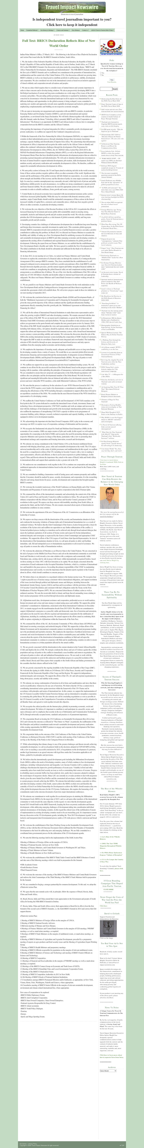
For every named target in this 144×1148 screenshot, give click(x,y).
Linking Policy (32, 1144)
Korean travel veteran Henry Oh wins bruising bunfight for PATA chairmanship (112, 197)
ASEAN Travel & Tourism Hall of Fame (102, 30)
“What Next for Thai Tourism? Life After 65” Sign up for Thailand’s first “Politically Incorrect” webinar (111, 435)
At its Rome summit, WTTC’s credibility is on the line (111, 348)
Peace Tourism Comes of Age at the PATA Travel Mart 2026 (112, 105)
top (122, 1145)
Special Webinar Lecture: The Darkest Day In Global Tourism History (112, 335)
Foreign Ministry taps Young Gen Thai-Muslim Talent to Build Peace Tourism (111, 212)
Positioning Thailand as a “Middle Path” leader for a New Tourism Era (112, 257)
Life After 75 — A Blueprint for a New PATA (112, 375)
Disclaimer (23, 1144)
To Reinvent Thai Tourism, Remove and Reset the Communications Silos (110, 146)
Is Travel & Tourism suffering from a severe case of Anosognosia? (111, 427)
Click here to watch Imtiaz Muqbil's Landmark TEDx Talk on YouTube (111, 462)
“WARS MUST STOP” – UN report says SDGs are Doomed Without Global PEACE (111, 160)
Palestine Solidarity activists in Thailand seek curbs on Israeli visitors (112, 382)
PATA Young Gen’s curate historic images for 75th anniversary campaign (110, 369)
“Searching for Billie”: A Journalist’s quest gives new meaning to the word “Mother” (111, 305)
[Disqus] (58, 1052)
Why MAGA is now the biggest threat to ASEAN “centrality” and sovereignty (112, 419)
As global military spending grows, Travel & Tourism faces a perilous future (112, 219)
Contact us (85, 30)
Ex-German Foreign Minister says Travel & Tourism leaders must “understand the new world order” (112, 266)
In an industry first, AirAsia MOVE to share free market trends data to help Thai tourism (112, 153)
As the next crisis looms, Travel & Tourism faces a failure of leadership (112, 274)
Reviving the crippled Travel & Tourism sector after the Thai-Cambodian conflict (112, 362)
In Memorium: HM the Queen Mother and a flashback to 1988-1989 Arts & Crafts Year (111, 320)
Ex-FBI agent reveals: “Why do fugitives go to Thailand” (112, 130)
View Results (111, 82)
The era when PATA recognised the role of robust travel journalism (112, 204)
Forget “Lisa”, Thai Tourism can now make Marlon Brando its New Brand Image (112, 250)
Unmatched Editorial (31, 30)
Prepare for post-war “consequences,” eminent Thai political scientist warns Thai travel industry (111, 242)
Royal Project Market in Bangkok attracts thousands (110, 395)
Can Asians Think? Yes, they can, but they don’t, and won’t (111, 450)
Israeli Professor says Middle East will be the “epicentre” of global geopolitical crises (111, 182)
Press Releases (76, 30)
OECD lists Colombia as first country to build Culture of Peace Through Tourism (111, 117)
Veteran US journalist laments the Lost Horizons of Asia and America (111, 234)
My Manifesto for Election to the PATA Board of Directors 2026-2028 (111, 298)
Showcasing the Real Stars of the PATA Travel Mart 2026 (111, 100)
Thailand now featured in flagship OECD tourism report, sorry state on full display (111, 124)
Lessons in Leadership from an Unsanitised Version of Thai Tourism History (111, 354)
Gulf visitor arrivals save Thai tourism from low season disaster (112, 110)
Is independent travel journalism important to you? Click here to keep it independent (72, 22)
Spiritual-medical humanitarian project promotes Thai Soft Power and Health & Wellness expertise (112, 282)
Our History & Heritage (46, 30)
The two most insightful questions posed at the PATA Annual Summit (111, 175)
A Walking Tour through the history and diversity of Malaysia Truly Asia (111, 342)
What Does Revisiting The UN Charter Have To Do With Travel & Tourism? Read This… (112, 226)
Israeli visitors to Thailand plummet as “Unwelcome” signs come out (112, 291)
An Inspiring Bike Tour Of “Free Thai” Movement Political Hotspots (112, 389)
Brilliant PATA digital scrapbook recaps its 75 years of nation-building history (112, 168)
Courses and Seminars (63, 30)
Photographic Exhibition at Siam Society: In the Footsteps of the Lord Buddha (111, 327)
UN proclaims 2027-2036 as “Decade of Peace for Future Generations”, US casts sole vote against (112, 138)
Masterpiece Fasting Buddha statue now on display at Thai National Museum (111, 407)
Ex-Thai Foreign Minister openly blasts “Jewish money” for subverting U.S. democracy (111, 443)
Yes (103, 73)
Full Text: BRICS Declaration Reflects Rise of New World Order (58, 43)
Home (22, 30)
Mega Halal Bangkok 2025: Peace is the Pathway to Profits (111, 413)
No (103, 75)
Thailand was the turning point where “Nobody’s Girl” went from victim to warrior (112, 313)
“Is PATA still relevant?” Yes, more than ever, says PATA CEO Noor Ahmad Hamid (112, 190)
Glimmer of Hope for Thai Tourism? (110, 401)
